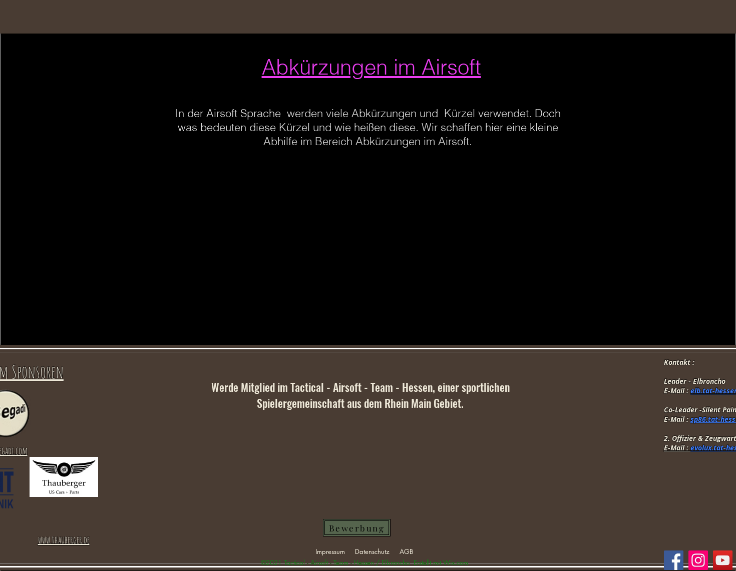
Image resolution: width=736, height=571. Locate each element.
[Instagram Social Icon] (698, 560)
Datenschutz (372, 551)
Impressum (330, 551)
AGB (406, 551)
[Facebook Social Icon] (673, 560)
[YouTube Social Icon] (722, 560)
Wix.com (455, 562)
